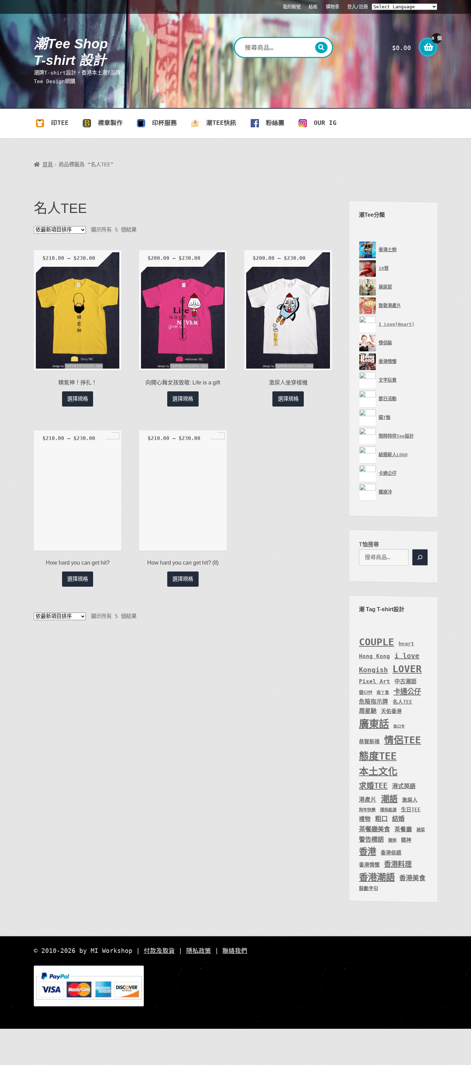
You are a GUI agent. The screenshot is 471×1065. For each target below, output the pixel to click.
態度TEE (378, 756)
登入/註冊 (357, 6)
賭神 (406, 840)
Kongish (373, 670)
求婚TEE (373, 785)
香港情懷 (369, 865)
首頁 (47, 165)
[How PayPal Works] (235, 986)
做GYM (365, 692)
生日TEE (411, 809)
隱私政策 (198, 950)
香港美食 (412, 878)
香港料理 (398, 864)
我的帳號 (292, 6)
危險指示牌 (373, 701)
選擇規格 (77, 399)
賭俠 (392, 840)
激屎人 (410, 800)
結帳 (313, 6)
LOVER (407, 669)
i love (406, 656)
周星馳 (368, 710)
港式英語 (403, 786)
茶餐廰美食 (374, 829)
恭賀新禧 (369, 741)
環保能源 (388, 810)
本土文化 (378, 771)
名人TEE (402, 702)
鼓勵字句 (368, 888)
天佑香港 (391, 711)
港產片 (368, 800)
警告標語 (371, 839)
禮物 (365, 819)
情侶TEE (402, 740)
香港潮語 (377, 877)
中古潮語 (405, 681)
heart (406, 643)
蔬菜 (421, 830)
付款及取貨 (159, 950)
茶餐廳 (403, 829)
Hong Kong (374, 656)
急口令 (399, 726)
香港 (367, 852)
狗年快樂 (367, 810)
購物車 (332, 6)
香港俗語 (391, 853)
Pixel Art (374, 681)
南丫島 (383, 692)
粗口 (381, 818)
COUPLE (376, 642)
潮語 (389, 799)
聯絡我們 (234, 950)
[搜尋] (420, 557)
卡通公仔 (407, 691)
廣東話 (374, 724)
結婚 (398, 818)
